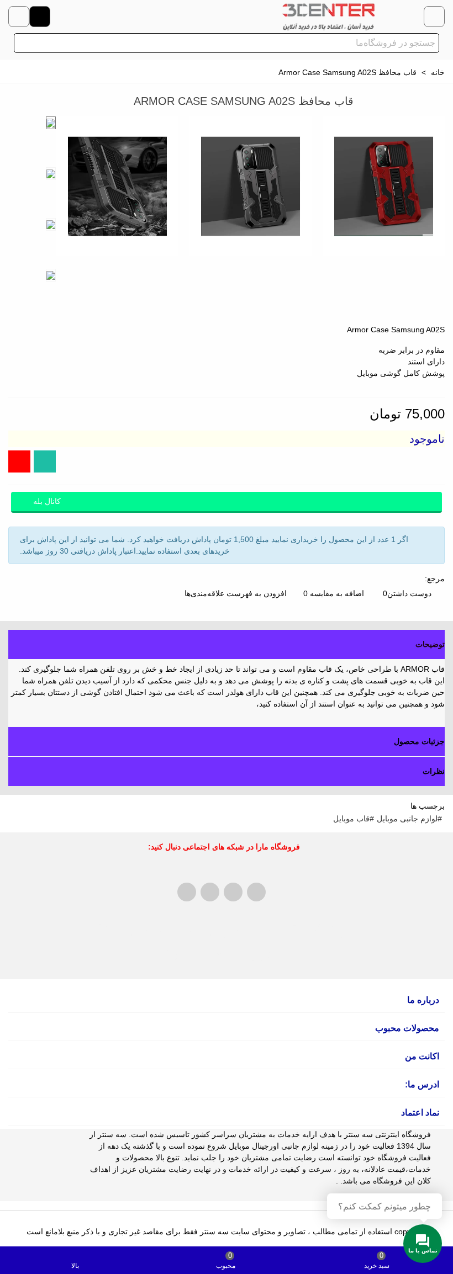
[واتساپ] (45, 461)
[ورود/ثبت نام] (39, 16)
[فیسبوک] (186, 892)
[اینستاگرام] (19, 461)
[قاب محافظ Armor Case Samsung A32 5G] (33, 102)
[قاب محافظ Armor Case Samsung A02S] (431, 242)
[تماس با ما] (18, 16)
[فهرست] (434, 16)
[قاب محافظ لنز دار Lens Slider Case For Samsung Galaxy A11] (16, 102)
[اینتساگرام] (413, 16)
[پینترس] (210, 892)
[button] (226, 644)
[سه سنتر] (328, 16)
